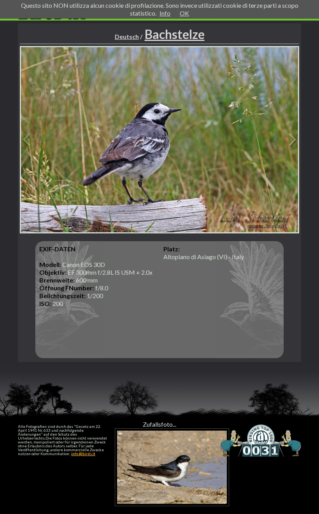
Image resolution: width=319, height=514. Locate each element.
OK (184, 13)
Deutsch (127, 36)
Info (165, 13)
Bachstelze (175, 34)
